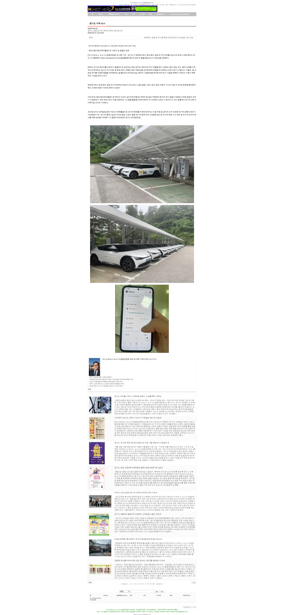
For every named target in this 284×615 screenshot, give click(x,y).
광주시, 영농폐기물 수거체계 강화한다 (100, 377)
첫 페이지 (125, 584)
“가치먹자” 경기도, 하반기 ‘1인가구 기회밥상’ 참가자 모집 (137, 418)
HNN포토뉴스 (187, 595)
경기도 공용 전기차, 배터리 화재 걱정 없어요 (105, 31)
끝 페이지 (159, 584)
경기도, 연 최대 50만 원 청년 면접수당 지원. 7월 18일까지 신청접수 (140, 443)
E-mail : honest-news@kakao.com (142, 614)
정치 (131, 595)
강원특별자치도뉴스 (121, 595)
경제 (171, 595)
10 (153, 584)
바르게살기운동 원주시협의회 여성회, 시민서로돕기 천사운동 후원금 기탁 (111, 379)
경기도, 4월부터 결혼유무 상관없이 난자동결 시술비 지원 (136, 514)
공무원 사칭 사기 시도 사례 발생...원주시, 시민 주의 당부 (106, 386)
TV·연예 (158, 595)
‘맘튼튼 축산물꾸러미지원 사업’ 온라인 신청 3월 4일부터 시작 (138, 560)
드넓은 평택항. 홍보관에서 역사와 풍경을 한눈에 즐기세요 (137, 539)
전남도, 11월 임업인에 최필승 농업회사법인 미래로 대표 (106, 381)
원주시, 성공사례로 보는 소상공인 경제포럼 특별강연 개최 (106, 384)
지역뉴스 (105, 595)
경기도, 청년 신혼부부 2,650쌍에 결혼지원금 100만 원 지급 (137, 468)
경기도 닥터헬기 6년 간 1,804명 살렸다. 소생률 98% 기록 (136, 396)
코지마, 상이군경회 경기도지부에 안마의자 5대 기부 (134, 493)
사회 (144, 595)
